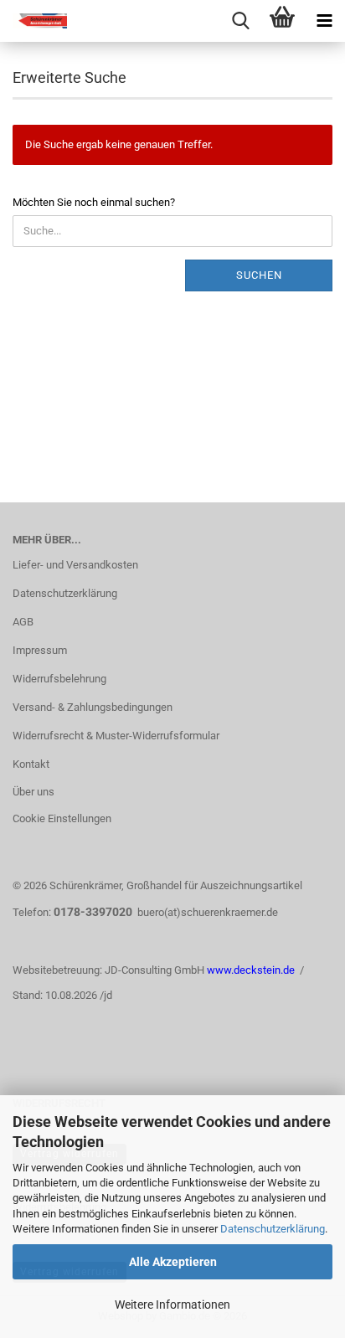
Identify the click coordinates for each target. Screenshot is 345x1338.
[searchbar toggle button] (240, 21)
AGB (23, 621)
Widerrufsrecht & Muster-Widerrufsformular (116, 735)
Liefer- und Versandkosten (75, 564)
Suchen (259, 275)
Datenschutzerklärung (272, 1228)
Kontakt (31, 764)
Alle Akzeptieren (173, 1262)
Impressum (40, 650)
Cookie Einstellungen (62, 818)
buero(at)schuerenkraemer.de (207, 912)
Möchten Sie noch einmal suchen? (94, 202)
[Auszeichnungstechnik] (33, 21)
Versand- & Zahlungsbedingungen (92, 707)
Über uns (33, 791)
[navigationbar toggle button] (324, 21)
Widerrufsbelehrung (59, 678)
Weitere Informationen (172, 1304)
